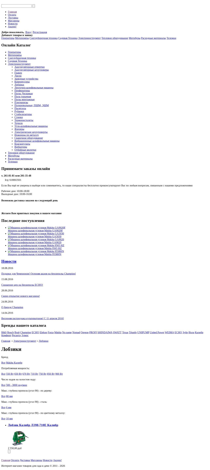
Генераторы (7, 38)
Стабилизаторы (23, 114)
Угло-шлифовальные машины (31, 126)
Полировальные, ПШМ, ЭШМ (31, 105)
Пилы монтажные (24, 99)
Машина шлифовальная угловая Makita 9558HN (34, 254)
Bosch (10, 332)
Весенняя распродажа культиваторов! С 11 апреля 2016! (32, 318)
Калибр (199, 332)
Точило (18, 123)
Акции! (12, 26)
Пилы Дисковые (23, 93)
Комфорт (6, 335)
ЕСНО (178, 332)
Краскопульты (22, 143)
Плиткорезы (21, 102)
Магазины (13, 20)
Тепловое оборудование (114, 38)
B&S (4, 332)
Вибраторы (20, 146)
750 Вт (42, 373)
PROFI (93, 332)
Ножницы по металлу (26, 135)
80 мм (9, 396)
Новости (13, 23)
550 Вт (10, 373)
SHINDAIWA (104, 332)
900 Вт (59, 373)
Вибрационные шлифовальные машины (37, 141)
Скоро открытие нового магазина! (20, 296)
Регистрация (40, 32)
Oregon (85, 332)
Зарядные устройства (26, 78)
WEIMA (169, 332)
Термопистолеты (23, 120)
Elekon (43, 332)
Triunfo (133, 332)
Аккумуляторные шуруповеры (31, 69)
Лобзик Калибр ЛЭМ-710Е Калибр (33, 425)
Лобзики (19, 84)
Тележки (171, 38)
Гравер (18, 72)
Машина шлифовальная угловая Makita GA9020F (35, 230)
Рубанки (19, 111)
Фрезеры (19, 129)
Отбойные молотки (25, 149)
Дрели (17, 75)
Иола (191, 332)
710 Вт (34, 373)
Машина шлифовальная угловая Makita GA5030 (34, 236)
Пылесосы (20, 108)
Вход (28, 32)
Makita (58, 332)
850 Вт (51, 373)
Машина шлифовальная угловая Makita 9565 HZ (35, 248)
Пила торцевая (22, 96)
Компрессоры (22, 81)
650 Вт (18, 373)
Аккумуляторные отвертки (29, 66)
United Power (157, 332)
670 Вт (26, 373)
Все (3, 362)
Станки (18, 117)
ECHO (35, 332)
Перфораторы (22, 90)
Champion (25, 332)
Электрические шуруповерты (31, 132)
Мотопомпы (22, 38)
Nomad (76, 332)
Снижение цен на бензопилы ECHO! (22, 284)
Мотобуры (134, 38)
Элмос (25, 335)
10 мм (9, 418)
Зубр (185, 332)
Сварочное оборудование (28, 138)
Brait (17, 332)
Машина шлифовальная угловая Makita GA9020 (34, 242)
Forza (51, 332)
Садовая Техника (67, 38)
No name (67, 332)
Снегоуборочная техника (44, 38)
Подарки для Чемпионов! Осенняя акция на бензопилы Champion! (38, 273)
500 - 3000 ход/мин (16, 385)
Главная (12, 11)
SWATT (117, 332)
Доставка (13, 17)
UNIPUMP (143, 332)
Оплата (12, 14)
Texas (125, 332)
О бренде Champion (12, 307)
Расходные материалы (153, 38)
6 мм (8, 407)
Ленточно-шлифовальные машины (33, 87)
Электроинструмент (89, 38)
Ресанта (16, 335)
